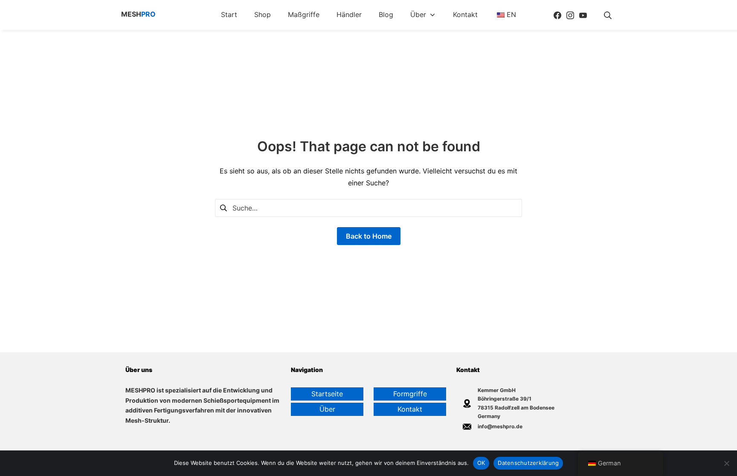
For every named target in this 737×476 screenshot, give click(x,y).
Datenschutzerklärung (528, 462)
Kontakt (410, 409)
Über (327, 409)
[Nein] (726, 463)
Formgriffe (410, 393)
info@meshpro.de (500, 426)
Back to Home (369, 236)
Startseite (327, 393)
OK (481, 462)
